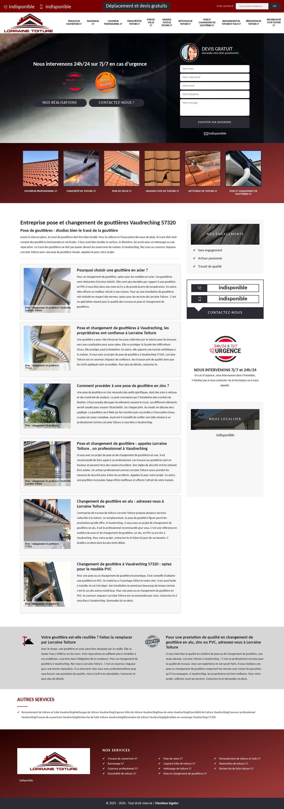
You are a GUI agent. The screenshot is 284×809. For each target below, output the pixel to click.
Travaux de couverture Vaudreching (56, 717)
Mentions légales (166, 803)
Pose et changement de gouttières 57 (207, 23)
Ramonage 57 (93, 22)
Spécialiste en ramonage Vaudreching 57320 (190, 717)
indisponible (22, 7)
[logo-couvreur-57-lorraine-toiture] (28, 22)
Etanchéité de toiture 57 (134, 22)
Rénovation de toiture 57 (253, 22)
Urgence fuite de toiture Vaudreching (136, 712)
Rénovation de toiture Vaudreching (143, 717)
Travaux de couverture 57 (74, 22)
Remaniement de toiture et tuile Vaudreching (47, 712)
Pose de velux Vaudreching (173, 712)
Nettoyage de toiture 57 (185, 22)
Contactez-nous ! (117, 103)
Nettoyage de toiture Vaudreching (94, 712)
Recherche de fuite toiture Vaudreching (100, 717)
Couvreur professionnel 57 (113, 22)
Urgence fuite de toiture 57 (166, 23)
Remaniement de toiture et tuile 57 (231, 22)
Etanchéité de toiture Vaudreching (208, 712)
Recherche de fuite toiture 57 (274, 23)
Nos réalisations (60, 103)
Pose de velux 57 (151, 23)
